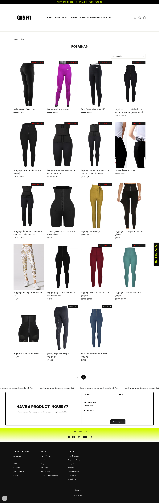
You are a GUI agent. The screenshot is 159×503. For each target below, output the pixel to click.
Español (78, 490)
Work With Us (46, 456)
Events (57, 17)
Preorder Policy (73, 471)
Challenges (96, 17)
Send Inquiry (118, 422)
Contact (108, 17)
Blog (42, 464)
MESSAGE (89, 410)
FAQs (15, 464)
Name (122, 394)
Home (49, 17)
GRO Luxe (44, 467)
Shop (64, 17)
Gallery (83, 17)
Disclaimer (71, 467)
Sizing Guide (72, 464)
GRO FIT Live (45, 471)
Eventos (16, 460)
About (74, 17)
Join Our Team (19, 471)
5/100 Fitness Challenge (49, 475)
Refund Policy (72, 479)
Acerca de (17, 456)
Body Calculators (73, 456)
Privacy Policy (73, 475)
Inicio (15, 39)
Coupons (17, 467)
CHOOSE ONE (91, 402)
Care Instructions (74, 460)
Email (87, 394)
